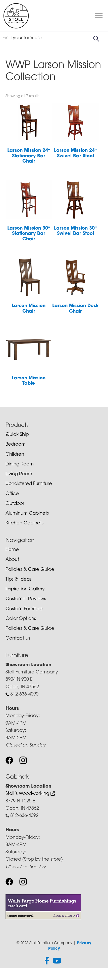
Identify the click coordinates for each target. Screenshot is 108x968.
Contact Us (18, 638)
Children (15, 454)
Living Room (19, 474)
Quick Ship (17, 435)
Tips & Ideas (18, 579)
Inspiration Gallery (25, 589)
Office (12, 494)
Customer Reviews (26, 599)
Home (12, 550)
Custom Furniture (24, 609)
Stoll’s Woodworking (28, 794)
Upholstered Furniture (29, 484)
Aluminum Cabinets (27, 513)
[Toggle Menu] (99, 15)
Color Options (21, 619)
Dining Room (20, 464)
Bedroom (16, 444)
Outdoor (15, 504)
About (12, 560)
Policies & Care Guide (30, 570)
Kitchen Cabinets (24, 523)
